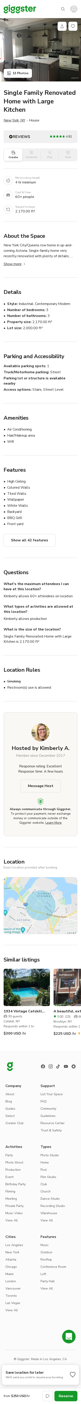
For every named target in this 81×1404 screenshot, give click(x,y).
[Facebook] (43, 1066)
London (10, 1281)
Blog (8, 1101)
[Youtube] (66, 1066)
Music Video (14, 1213)
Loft (43, 1274)
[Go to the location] (27, 987)
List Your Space (51, 1094)
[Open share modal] (34, 975)
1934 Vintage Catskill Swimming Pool (23, 1011)
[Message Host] (47, 1396)
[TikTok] (58, 1066)
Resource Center (52, 1123)
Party (9, 1155)
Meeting (11, 1199)
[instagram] (51, 1066)
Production (13, 1170)
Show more (13, 264)
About (9, 1094)
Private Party (14, 1206)
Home (44, 1162)
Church (45, 1191)
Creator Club (14, 1123)
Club (43, 1184)
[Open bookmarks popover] (72, 26)
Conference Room (53, 1267)
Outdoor (46, 1252)
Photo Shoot (14, 1162)
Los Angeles (14, 1245)
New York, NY (14, 120)
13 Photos (20, 73)
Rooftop (46, 1259)
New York (12, 1252)
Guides (10, 1109)
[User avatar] (73, 9)
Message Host (40, 785)
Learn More (53, 823)
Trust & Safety (51, 1130)
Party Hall (47, 1281)
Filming (10, 1191)
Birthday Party (15, 1184)
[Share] (62, 26)
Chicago (11, 1267)
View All (11, 1220)
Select (10, 1116)
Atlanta (10, 1259)
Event (9, 1177)
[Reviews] (74, 1066)
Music (44, 1245)
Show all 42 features (29, 540)
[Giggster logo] (9, 1066)
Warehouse (48, 1213)
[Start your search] (63, 9)
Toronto (11, 1296)
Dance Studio (50, 1199)
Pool (43, 1170)
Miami (9, 1274)
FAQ (43, 1101)
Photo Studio (49, 1155)
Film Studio (48, 1177)
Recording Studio (52, 1206)
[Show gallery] (40, 49)
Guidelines (48, 1116)
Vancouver (13, 1288)
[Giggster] (20, 9)
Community (48, 1109)
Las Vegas (12, 1303)
